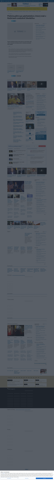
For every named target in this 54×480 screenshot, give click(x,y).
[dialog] (27, 475)
